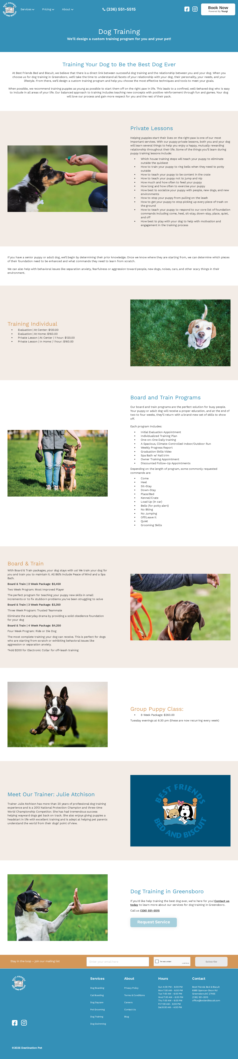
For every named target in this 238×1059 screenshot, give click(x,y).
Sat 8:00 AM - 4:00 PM (170, 1007)
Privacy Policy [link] (131, 988)
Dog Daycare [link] (96, 1002)
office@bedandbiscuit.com (206, 1000)
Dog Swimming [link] (98, 1023)
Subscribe (211, 961)
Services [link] (26, 9)
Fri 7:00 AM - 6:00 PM (169, 1004)
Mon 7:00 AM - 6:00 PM (170, 990)
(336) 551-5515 (121, 9)
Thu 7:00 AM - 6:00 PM (170, 1000)
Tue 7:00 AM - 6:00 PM (170, 993)
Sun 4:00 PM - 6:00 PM (170, 987)
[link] (186, 9)
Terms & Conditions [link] (134, 995)
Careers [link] (128, 1002)
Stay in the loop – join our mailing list (35, 961)
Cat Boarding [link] (96, 995)
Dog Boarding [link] (97, 988)
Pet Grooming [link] (97, 1009)
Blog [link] (126, 1016)
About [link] (66, 9)
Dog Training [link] (96, 1016)
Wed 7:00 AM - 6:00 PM (170, 997)
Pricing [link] (46, 9)
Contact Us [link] (130, 1009)
